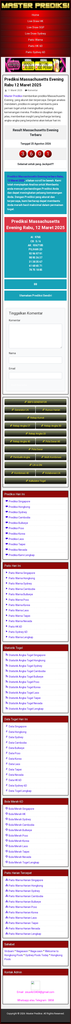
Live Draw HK (35, 21)
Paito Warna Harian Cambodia (25, 896)
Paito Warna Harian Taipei (23, 923)
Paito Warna (35, 39)
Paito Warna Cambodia (21, 589)
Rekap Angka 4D (21, 441)
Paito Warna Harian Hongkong (25, 885)
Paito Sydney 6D (35, 52)
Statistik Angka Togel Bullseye (25, 676)
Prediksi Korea (16, 533)
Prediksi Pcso (16, 528)
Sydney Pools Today (36, 955)
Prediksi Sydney (17, 512)
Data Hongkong (17, 731)
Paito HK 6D (35, 46)
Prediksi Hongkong (19, 506)
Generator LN (21, 410)
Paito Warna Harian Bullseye (24, 901)
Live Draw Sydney (35, 33)
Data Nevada (15, 774)
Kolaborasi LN (52, 473)
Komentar (33, 90)
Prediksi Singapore (19, 501)
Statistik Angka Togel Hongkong (26, 660)
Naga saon (36, 951)
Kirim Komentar (19, 385)
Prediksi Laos (16, 539)
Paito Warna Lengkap (20, 637)
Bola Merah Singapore (21, 808)
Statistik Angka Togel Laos (23, 692)
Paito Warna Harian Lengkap (24, 933)
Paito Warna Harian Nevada (24, 928)
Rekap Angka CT (21, 425)
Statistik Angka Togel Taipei (24, 698)
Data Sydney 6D (17, 785)
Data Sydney (15, 737)
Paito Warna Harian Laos (22, 917)
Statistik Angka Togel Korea (24, 687)
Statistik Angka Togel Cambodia (27, 671)
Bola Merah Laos (18, 846)
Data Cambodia (17, 742)
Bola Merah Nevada (19, 857)
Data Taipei (15, 769)
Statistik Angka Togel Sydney (25, 665)
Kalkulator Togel (37, 481)
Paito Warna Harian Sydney (24, 890)
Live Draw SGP (35, 27)
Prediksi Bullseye (18, 522)
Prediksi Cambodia (19, 517)
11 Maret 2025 (15, 90)
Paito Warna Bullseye (20, 594)
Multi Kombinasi (52, 457)
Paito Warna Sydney (20, 583)
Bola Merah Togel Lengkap (23, 862)
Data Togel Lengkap (19, 790)
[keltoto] (35, 65)
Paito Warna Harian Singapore (25, 880)
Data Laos (14, 764)
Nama (12, 353)
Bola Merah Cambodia (21, 824)
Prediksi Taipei (16, 544)
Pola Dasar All (52, 441)
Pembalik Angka (21, 457)
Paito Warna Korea (19, 605)
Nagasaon (22, 951)
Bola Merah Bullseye (20, 830)
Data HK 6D (14, 780)
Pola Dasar (37, 449)
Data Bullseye (16, 748)
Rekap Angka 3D (52, 425)
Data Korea (14, 758)
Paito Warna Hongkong (21, 578)
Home (35, 15)
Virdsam (9, 951)
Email (12, 368)
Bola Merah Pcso (18, 835)
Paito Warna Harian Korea (23, 912)
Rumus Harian (52, 410)
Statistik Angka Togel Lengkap (26, 708)
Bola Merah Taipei (18, 851)
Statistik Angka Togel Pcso (23, 681)
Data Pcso (14, 753)
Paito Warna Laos (18, 610)
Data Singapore (17, 726)
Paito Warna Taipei (19, 615)
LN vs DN (37, 465)
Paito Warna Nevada (20, 621)
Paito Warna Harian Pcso (22, 907)
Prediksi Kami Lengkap (21, 555)
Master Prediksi (13, 96)
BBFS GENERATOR (37, 402)
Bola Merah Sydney (19, 819)
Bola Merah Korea (18, 840)
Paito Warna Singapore (21, 573)
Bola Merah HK (16, 814)
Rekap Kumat (37, 417)
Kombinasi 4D (21, 473)
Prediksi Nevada (17, 549)
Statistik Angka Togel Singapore (27, 655)
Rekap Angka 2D (37, 433)
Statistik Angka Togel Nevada (25, 703)
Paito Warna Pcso (18, 599)
